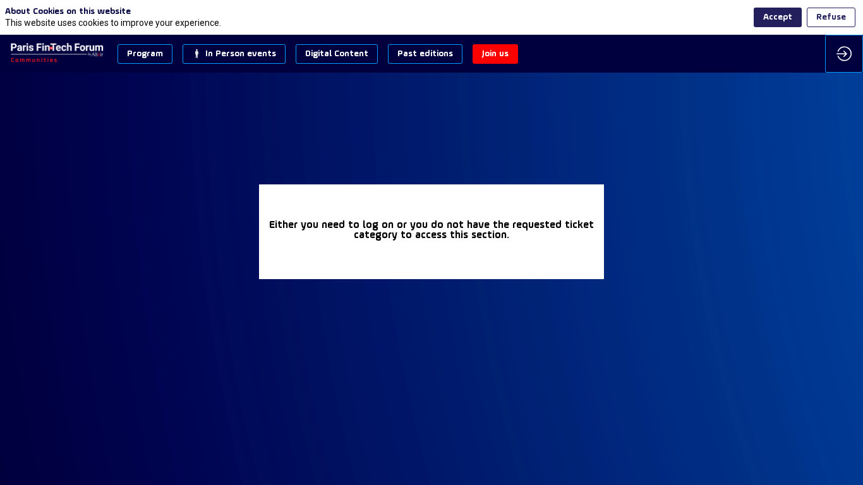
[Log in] (844, 54)
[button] (145, 54)
